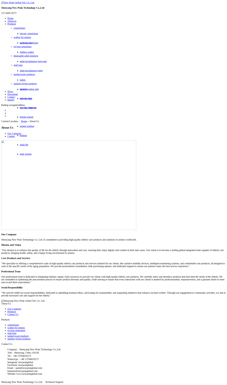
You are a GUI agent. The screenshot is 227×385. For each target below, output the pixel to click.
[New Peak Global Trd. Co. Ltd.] (18, 2)
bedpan (23, 135)
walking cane (26, 43)
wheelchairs (19, 28)
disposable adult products (26, 55)
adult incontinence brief (31, 70)
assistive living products (25, 83)
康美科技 (69, 382)
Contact (11, 97)
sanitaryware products (24, 74)
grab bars (18, 65)
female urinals (26, 117)
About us (11, 21)
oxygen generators (23, 46)
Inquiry (11, 99)
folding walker (27, 52)
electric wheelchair (29, 33)
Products (11, 24)
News (10, 91)
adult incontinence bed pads (33, 61)
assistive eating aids (29, 89)
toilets (22, 80)
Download (12, 94)
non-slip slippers (28, 107)
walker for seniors (22, 37)
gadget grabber (27, 126)
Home (10, 18)
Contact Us (12, 314)
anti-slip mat (26, 98)
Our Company (14, 133)
